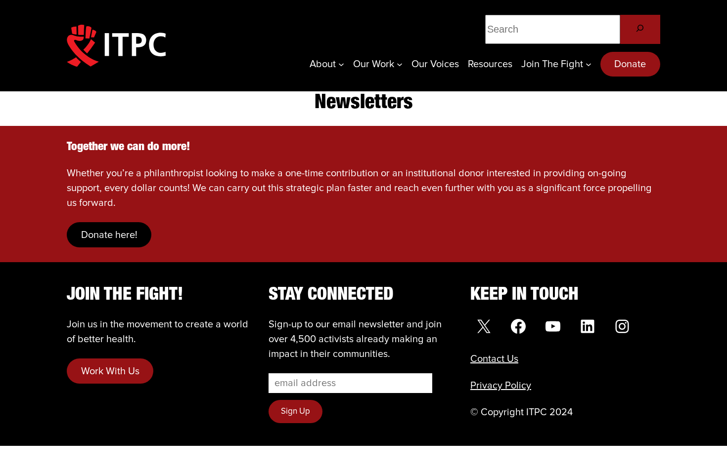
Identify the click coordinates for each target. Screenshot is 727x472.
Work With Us (110, 371)
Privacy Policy (500, 386)
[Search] (640, 29)
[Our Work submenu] (400, 64)
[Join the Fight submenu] (588, 64)
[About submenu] (341, 64)
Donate (630, 64)
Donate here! (109, 235)
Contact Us (494, 359)
